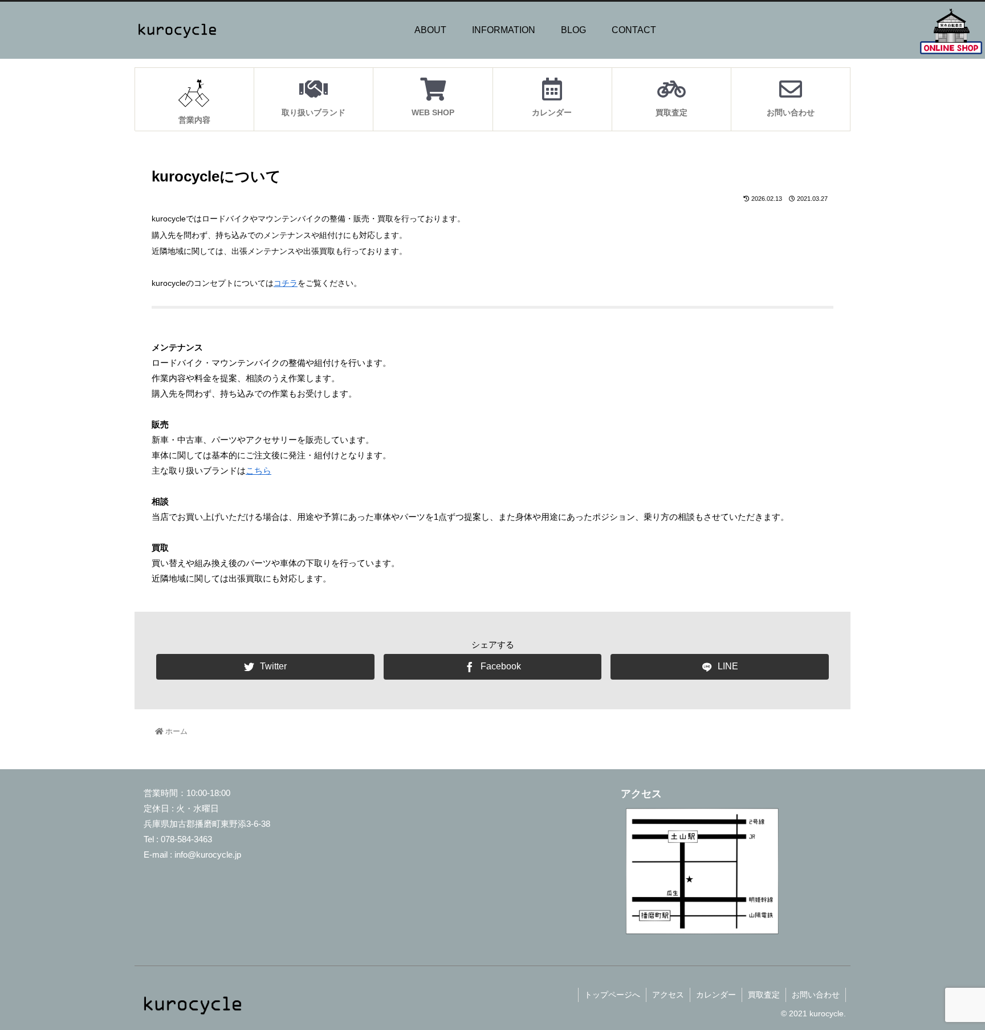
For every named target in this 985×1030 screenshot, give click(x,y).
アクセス (668, 994)
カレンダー (716, 994)
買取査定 (764, 994)
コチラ (286, 283)
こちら (258, 470)
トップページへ (612, 994)
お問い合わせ (816, 994)
